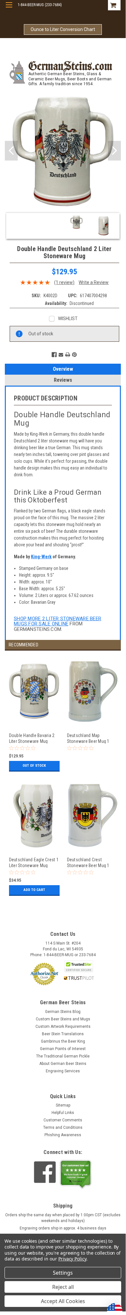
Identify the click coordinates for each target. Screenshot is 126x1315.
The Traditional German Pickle (63, 1056)
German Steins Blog (63, 1011)
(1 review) (64, 282)
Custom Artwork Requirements (63, 1026)
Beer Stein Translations (63, 1034)
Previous (11, 151)
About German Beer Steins (62, 1063)
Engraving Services (63, 1071)
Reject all (63, 1286)
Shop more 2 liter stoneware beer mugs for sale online (57, 621)
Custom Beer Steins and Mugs (63, 1019)
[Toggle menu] (9, 9)
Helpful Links (63, 1112)
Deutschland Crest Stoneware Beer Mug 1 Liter (88, 862)
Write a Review (94, 282)
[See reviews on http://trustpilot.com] (76, 1174)
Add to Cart (34, 890)
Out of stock (34, 766)
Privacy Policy (72, 1259)
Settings (63, 1272)
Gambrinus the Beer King (63, 1041)
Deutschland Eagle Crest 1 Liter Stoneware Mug (34, 862)
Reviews (63, 380)
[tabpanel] (34, 717)
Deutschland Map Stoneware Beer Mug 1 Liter (88, 738)
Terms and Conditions (62, 1127)
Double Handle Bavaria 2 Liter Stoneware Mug (32, 738)
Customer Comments (63, 1120)
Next (114, 151)
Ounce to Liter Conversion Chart (63, 29)
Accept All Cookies (63, 1301)
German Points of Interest (63, 1049)
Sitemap (63, 1105)
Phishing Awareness (62, 1135)
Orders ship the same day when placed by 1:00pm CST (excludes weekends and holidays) (63, 1218)
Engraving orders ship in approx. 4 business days (63, 1228)
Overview (63, 369)
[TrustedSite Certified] (78, 966)
